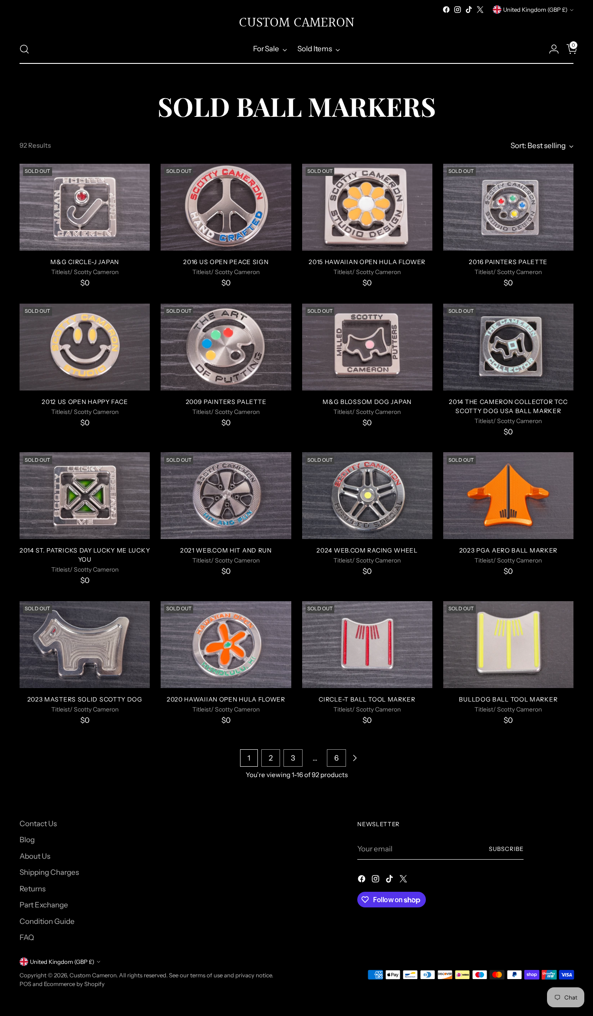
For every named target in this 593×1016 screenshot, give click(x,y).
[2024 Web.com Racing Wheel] (367, 495)
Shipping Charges (49, 872)
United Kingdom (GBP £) (535, 9)
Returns (33, 888)
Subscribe (506, 848)
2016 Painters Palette (508, 261)
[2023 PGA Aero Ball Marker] (508, 495)
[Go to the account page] (550, 49)
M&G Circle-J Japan (84, 261)
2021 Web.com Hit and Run (226, 550)
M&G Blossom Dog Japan (367, 401)
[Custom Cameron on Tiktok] (469, 9)
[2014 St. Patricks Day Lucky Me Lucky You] (85, 495)
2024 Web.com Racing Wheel (366, 550)
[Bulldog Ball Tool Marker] (508, 644)
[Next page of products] (354, 758)
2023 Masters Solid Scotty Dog (84, 699)
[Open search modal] (24, 49)
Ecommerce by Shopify (74, 983)
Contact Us (38, 823)
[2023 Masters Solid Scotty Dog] (85, 644)
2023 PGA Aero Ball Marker (508, 550)
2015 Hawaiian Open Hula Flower (367, 261)
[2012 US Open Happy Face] (85, 347)
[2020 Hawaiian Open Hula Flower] (226, 644)
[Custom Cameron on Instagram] (457, 9)
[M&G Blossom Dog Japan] (367, 347)
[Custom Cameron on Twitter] (480, 9)
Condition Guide (47, 921)
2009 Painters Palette (226, 401)
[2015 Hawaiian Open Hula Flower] (367, 207)
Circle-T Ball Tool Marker (367, 699)
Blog (27, 839)
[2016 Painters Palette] (508, 207)
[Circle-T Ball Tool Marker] (367, 644)
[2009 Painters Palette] (226, 347)
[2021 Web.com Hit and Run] (226, 495)
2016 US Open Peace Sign (225, 261)
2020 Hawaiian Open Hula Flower (226, 699)
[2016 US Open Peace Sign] (226, 207)
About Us (35, 856)
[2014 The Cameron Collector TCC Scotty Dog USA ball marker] (508, 347)
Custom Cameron (92, 975)
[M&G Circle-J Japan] (85, 207)
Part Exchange (44, 904)
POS (25, 983)
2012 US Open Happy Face (85, 401)
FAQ (27, 937)
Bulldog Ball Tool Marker (508, 699)
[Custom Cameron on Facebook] (446, 9)
